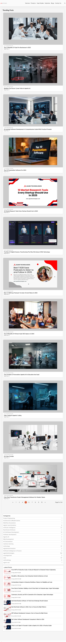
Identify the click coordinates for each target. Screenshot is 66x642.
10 (41, 502)
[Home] (4, 3)
